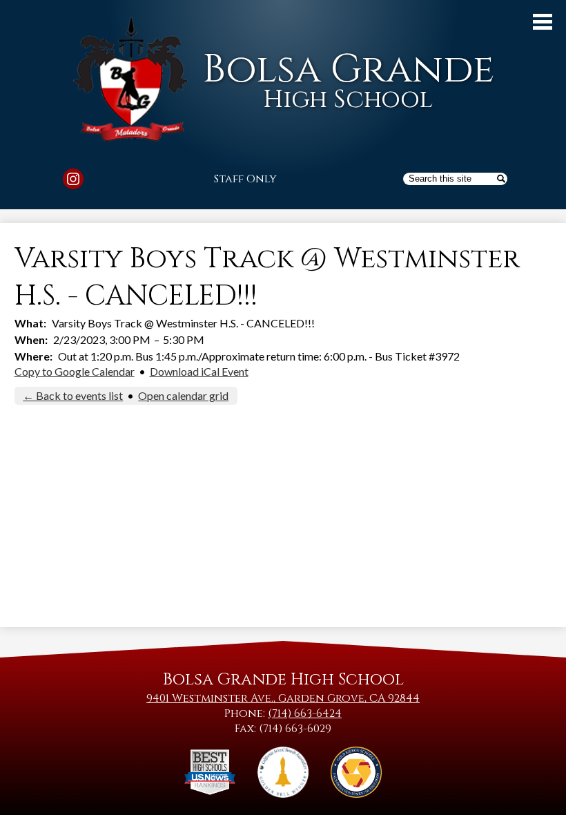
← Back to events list (73, 395)
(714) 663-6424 (305, 713)
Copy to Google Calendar (74, 371)
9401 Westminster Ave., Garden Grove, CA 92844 (283, 698)
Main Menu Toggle (542, 22)
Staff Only (245, 178)
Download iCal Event (199, 371)
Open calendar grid (183, 395)
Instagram (73, 179)
